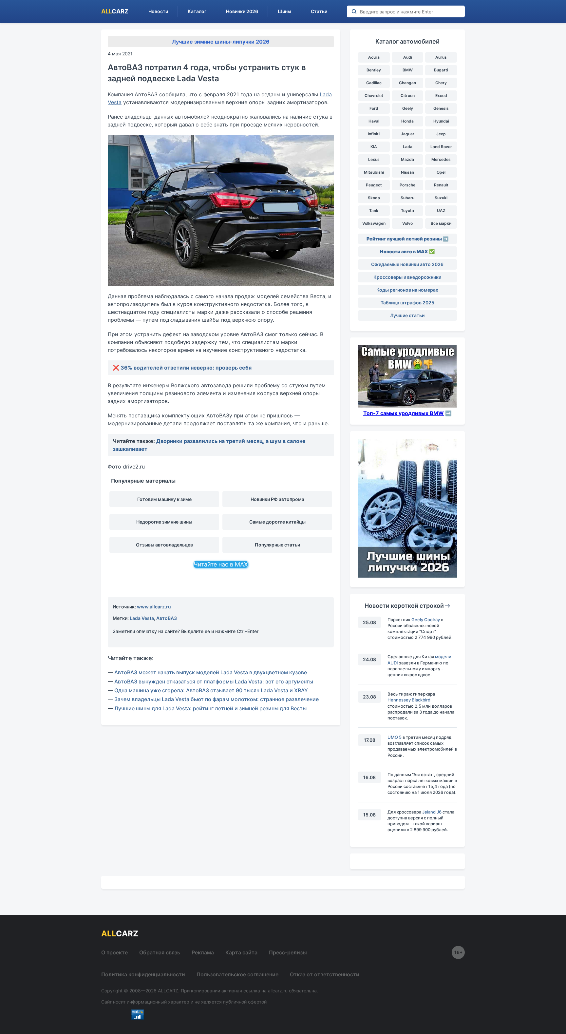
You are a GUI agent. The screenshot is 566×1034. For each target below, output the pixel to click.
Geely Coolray (425, 619)
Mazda (407, 159)
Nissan (407, 172)
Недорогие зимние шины (164, 522)
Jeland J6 (432, 811)
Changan (407, 82)
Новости (158, 11)
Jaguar (407, 133)
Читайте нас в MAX (221, 564)
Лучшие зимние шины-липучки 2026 (221, 41)
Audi (407, 57)
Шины (284, 11)
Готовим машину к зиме (164, 499)
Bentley (374, 69)
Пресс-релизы (288, 952)
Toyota (407, 210)
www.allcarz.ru (154, 606)
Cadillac (374, 82)
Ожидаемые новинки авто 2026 (407, 264)
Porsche (407, 184)
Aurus (441, 57)
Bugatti (441, 69)
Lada (407, 146)
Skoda (374, 197)
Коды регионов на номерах (407, 290)
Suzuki (441, 197)
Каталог (197, 11)
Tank (373, 210)
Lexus (374, 159)
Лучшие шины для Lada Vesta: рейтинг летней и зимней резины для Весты (210, 708)
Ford (373, 108)
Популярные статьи (277, 544)
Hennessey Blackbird (408, 699)
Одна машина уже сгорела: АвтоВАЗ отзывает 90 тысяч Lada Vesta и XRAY (211, 690)
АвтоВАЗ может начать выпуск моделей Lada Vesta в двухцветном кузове (210, 672)
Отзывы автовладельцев (164, 544)
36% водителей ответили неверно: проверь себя (186, 367)
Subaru (407, 197)
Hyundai (441, 121)
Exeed (441, 95)
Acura (374, 57)
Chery (441, 82)
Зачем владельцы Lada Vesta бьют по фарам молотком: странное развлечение (216, 699)
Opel (441, 172)
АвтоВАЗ (166, 618)
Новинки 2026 (242, 11)
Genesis (441, 108)
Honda (407, 121)
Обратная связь (159, 952)
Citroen (408, 95)
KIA (373, 146)
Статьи (319, 11)
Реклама (203, 952)
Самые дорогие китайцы (277, 522)
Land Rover (441, 146)
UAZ (441, 210)
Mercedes (441, 159)
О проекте (114, 952)
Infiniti (374, 133)
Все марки (441, 223)
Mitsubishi (374, 172)
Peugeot (374, 184)
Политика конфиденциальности (143, 974)
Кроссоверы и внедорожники (407, 277)
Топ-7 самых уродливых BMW (403, 413)
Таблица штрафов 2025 (407, 302)
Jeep (441, 133)
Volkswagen (374, 223)
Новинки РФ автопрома (277, 499)
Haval (373, 121)
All (114, 11)
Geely (407, 108)
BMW (408, 69)
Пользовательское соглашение (237, 974)
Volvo (407, 223)
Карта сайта (241, 952)
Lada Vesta (142, 618)
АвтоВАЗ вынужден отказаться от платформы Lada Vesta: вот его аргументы (213, 681)
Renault (441, 184)
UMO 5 (394, 737)
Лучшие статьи (407, 315)
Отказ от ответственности (324, 974)
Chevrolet (374, 95)
